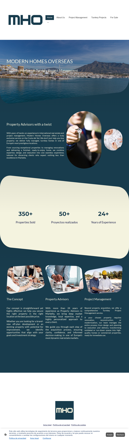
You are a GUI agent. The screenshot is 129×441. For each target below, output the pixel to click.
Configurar (47, 438)
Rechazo (120, 435)
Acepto (109, 435)
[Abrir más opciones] (48, 22)
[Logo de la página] (25, 20)
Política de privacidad (17, 438)
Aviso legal (34, 438)
